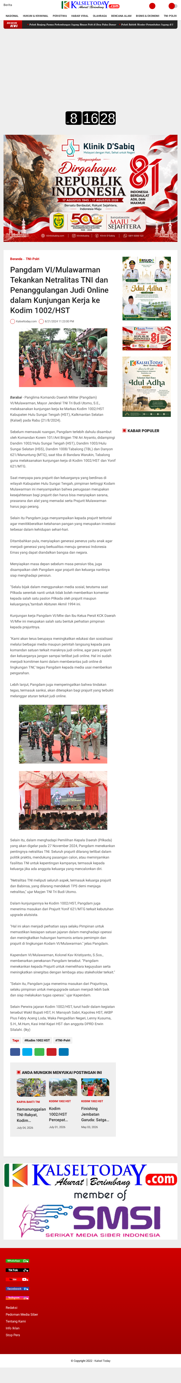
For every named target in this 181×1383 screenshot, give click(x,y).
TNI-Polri (170, 15)
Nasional (12, 15)
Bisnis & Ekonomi (147, 15)
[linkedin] (64, 1052)
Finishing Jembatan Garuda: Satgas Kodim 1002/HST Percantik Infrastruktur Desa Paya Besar (94, 1114)
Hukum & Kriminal (35, 15)
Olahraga (100, 15)
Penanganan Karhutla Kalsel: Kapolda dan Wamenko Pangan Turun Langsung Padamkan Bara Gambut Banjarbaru (82, 24)
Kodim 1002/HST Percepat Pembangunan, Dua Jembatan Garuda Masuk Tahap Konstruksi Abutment (62, 1114)
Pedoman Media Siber (22, 1315)
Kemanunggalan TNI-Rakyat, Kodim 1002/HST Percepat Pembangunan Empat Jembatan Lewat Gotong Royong (31, 1115)
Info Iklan (12, 1328)
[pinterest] (52, 1052)
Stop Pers (13, 1335)
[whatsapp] (39, 1052)
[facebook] (15, 1052)
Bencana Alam (121, 15)
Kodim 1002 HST (38, 1040)
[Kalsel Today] (90, 9)
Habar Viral (80, 15)
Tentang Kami (16, 1321)
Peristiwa (60, 15)
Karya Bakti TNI (28, 1102)
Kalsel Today (102, 1360)
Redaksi (11, 1308)
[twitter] (27, 1052)
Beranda (16, 259)
